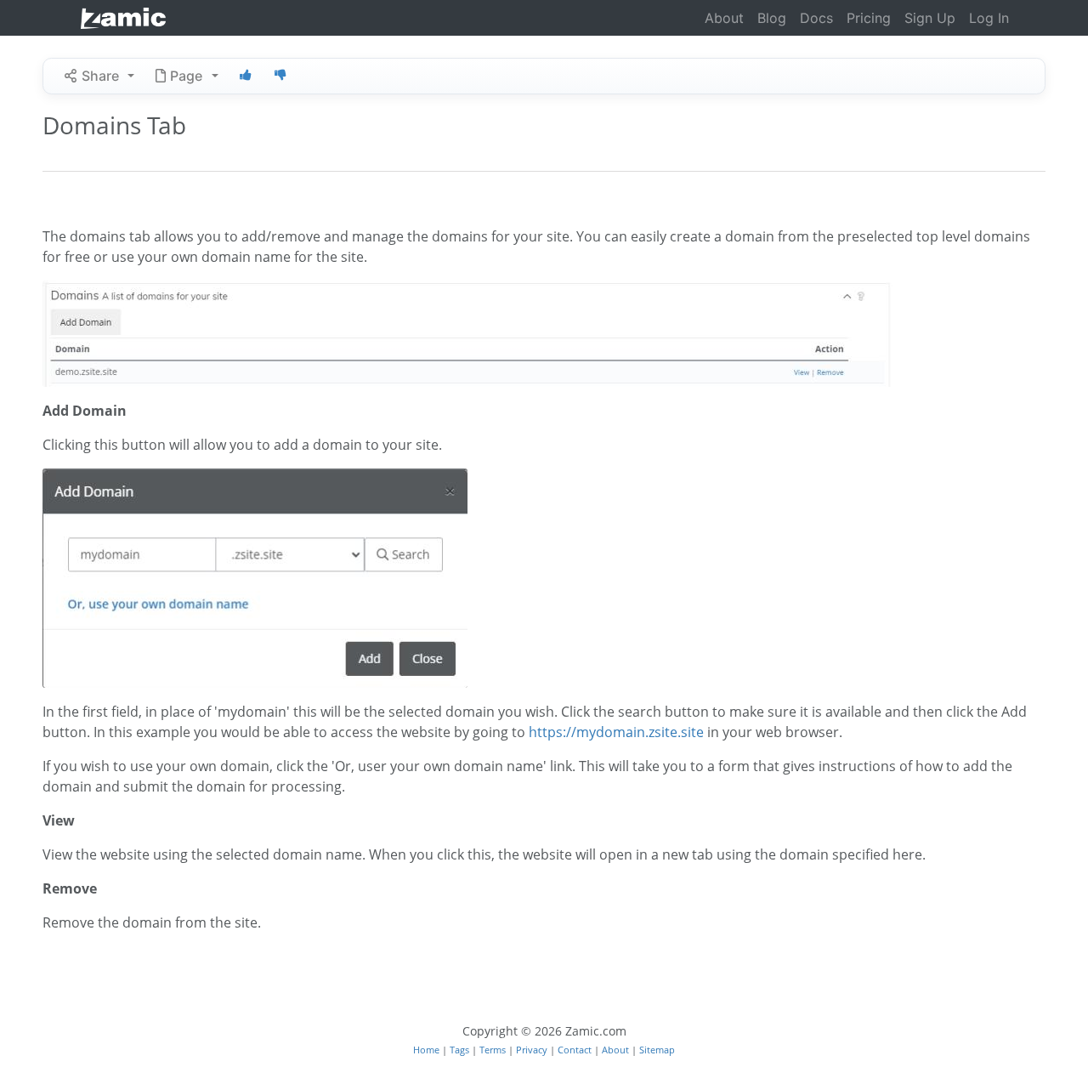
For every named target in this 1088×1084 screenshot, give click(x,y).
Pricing (869, 17)
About (724, 17)
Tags (461, 1049)
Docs (816, 17)
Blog (771, 17)
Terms (493, 1049)
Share (100, 75)
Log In (989, 17)
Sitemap (657, 1049)
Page (186, 75)
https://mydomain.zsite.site (616, 732)
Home (427, 1049)
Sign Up (929, 17)
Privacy (533, 1049)
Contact (576, 1049)
